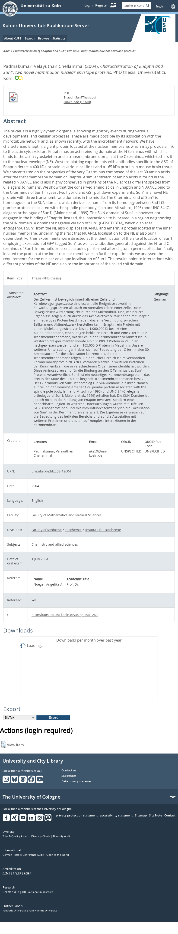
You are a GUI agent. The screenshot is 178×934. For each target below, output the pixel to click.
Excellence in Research (37, 892)
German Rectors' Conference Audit (23, 854)
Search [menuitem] (30, 38)
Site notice (68, 776)
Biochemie (73, 530)
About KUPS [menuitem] (12, 38)
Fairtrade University (15, 910)
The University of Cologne (31, 797)
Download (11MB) (77, 102)
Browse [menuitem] (43, 38)
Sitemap (141, 815)
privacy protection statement (77, 815)
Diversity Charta (41, 836)
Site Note (155, 815)
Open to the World (57, 854)
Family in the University (43, 910)
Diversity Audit (62, 836)
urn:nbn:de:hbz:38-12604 (51, 471)
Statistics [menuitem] (58, 38)
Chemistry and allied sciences (55, 544)
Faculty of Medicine (47, 530)
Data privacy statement (77, 781)
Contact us (68, 770)
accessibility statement (116, 815)
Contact (169, 815)
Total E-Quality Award (16, 836)
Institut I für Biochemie (103, 530)
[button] (3, 744)
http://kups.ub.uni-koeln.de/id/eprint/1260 (65, 615)
